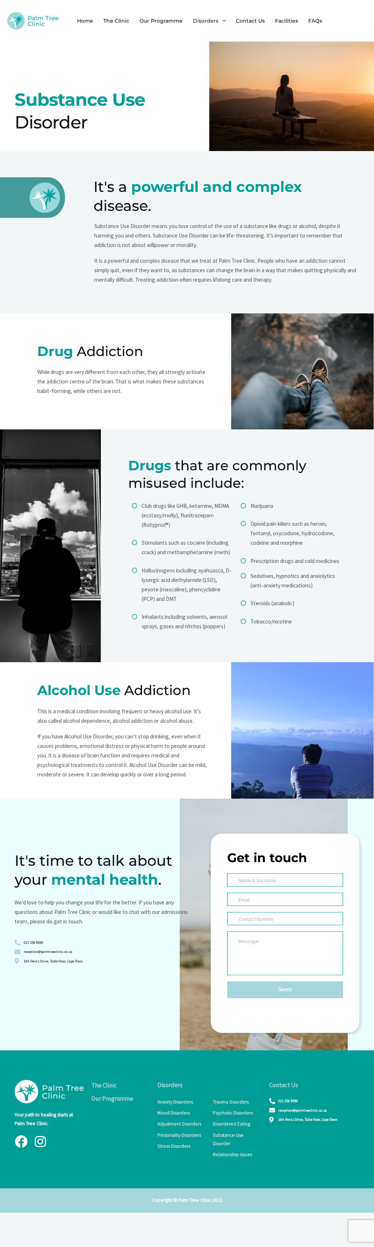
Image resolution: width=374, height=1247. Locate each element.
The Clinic (116, 21)
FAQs (315, 21)
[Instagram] (40, 1141)
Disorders (205, 21)
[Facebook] (21, 1141)
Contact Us (250, 21)
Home (85, 21)
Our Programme (161, 21)
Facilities (286, 21)
